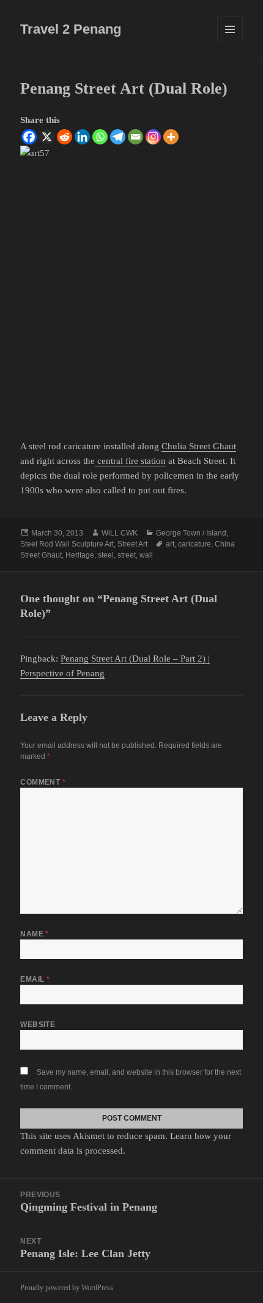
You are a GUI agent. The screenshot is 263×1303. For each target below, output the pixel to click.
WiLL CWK (120, 533)
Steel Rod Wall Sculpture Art (67, 544)
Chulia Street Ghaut (198, 446)
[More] (171, 136)
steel (106, 555)
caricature (194, 544)
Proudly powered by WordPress (66, 1287)
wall (146, 555)
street (126, 555)
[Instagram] (153, 136)
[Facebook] (29, 136)
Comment (42, 782)
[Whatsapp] (100, 136)
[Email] (135, 136)
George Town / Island (191, 533)
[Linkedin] (82, 136)
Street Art (132, 544)
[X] (46, 136)
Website (37, 1024)
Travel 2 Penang (70, 29)
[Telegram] (117, 136)
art (170, 544)
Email (35, 979)
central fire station (130, 461)
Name (34, 934)
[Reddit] (64, 136)
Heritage (79, 555)
